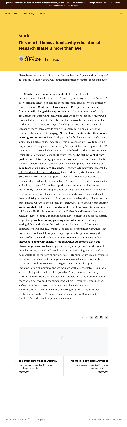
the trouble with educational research (50, 98)
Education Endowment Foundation (59, 276)
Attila (118, 419)
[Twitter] (91, 317)
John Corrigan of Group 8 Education (39, 172)
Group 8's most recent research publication (59, 202)
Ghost (105, 419)
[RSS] (26, 419)
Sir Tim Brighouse (43, 211)
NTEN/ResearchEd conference (36, 289)
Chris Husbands (68, 211)
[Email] (106, 317)
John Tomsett (29, 57)
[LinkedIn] (101, 317)
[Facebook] (96, 317)
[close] (124, 4)
